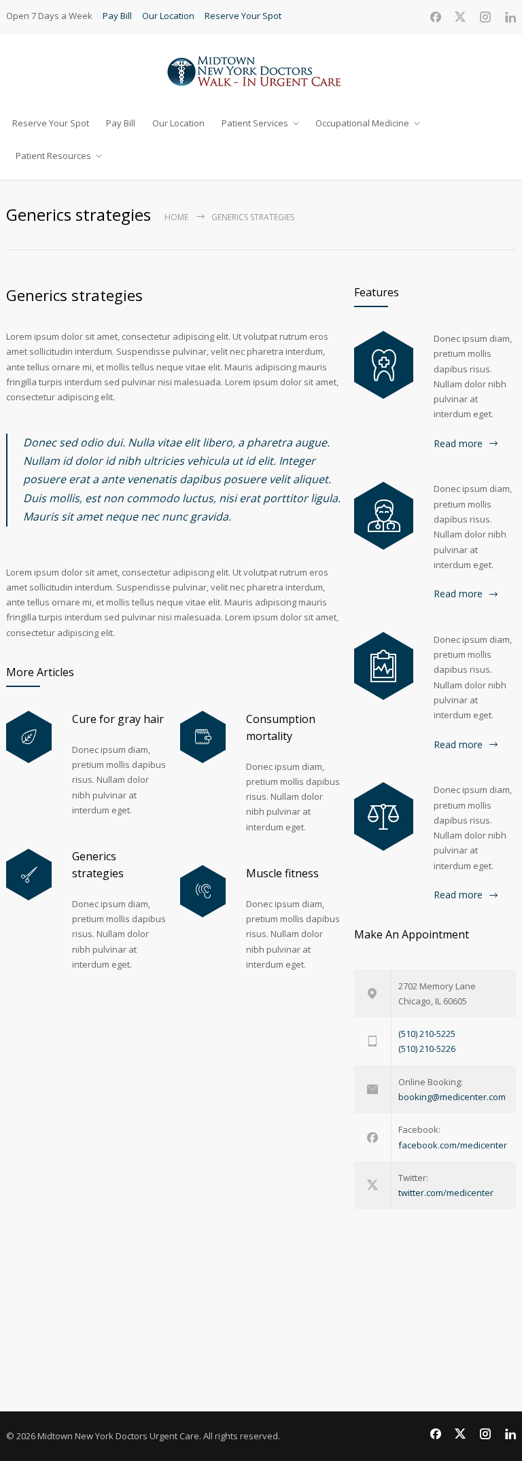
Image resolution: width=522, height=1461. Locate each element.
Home (176, 217)
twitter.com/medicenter (445, 1192)
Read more (458, 443)
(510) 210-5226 (426, 1048)
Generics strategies (74, 295)
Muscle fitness (282, 873)
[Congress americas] (383, 666)
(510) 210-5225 (426, 1033)
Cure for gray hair (118, 718)
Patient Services (255, 123)
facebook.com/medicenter (452, 1145)
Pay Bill (117, 16)
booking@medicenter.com (452, 1097)
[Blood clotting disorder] (383, 365)
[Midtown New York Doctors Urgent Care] (261, 70)
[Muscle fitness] (203, 891)
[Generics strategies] (29, 875)
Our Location (168, 16)
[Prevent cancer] (383, 816)
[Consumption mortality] (203, 737)
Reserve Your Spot (243, 16)
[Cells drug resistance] (383, 516)
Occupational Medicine (362, 123)
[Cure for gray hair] (29, 737)
